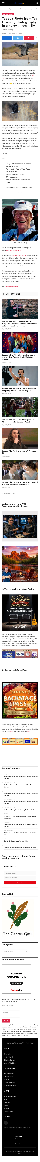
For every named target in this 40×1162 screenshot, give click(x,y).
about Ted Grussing (12, 286)
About (6, 1105)
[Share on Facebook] (7, 38)
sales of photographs (18, 255)
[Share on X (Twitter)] (18, 38)
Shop (5, 1099)
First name (5, 1012)
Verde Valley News (9, 1057)
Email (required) (7, 1005)
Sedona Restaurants (10, 1085)
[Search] (37, 3)
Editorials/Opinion (9, 1060)
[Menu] (3, 3)
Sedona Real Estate (10, 1096)
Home (3, 9)
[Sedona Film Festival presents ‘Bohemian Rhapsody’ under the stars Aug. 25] (20, 376)
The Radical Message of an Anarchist (16, 841)
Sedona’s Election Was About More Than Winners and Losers (21, 777)
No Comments (18, 33)
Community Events (10, 1082)
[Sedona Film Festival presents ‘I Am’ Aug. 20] (20, 438)
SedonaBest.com (20, 1144)
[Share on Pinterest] (29, 38)
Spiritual (6, 1079)
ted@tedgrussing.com (13, 250)
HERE (12, 731)
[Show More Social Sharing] (36, 38)
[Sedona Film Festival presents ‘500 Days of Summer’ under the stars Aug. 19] (20, 470)
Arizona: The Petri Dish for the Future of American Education (20, 817)
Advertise (7, 1102)
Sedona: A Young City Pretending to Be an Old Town (20, 810)
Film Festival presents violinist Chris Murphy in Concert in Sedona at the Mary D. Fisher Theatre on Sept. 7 (19, 324)
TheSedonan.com (20, 1139)
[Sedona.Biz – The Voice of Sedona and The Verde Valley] (20, 3)
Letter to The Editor (10, 1063)
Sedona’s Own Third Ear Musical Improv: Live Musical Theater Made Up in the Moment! (19, 357)
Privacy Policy (21, 1151)
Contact (6, 1108)
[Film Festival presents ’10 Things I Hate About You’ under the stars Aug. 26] (20, 407)
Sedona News (8, 1054)
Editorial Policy (8, 1111)
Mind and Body (8, 1076)
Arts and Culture (8, 14)
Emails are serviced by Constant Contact (17, 1035)
